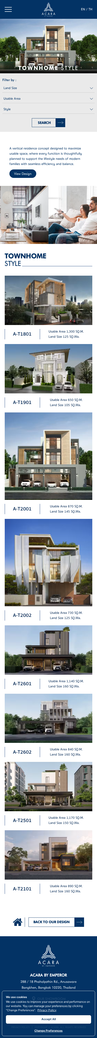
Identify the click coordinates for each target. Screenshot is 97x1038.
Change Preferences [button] (48, 1030)
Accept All (48, 1019)
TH (90, 9)
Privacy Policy (47, 1010)
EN (83, 9)
